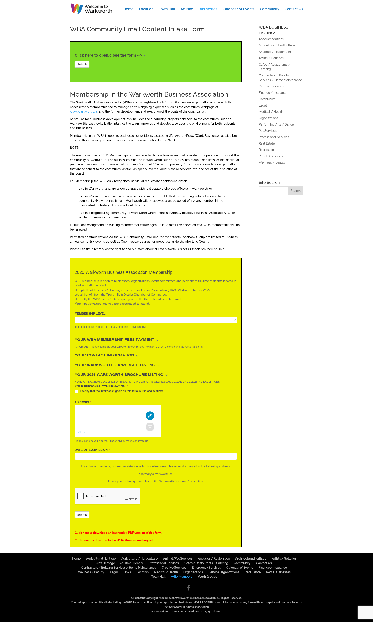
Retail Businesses (271, 156)
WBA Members (181, 576)
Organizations (268, 118)
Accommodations (271, 39)
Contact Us (294, 9)
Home (128, 9)
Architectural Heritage (250, 558)
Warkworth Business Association (195, 598)
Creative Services (271, 86)
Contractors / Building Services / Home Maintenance (118, 567)
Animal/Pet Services (177, 558)
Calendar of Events (238, 9)
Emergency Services (206, 567)
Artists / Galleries (271, 58)
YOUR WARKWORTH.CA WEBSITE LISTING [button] (115, 365)
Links (127, 572)
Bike (189, 9)
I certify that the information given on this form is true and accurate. (121, 391)
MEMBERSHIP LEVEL (91, 313)
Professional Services (274, 137)
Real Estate (267, 143)
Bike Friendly (133, 563)
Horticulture (267, 99)
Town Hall (167, 9)
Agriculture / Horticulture (277, 45)
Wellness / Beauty (272, 162)
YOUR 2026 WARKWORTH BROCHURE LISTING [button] (119, 374)
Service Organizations (224, 572)
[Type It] (150, 427)
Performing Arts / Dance (276, 124)
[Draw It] (150, 415)
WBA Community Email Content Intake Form (137, 29)
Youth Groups (207, 576)
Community (269, 9)
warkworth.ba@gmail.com (204, 611)
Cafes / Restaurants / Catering (206, 563)
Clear (81, 432)
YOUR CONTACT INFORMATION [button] (105, 355)
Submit (82, 64)
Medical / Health (271, 111)
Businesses (208, 9)
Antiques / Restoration (275, 52)
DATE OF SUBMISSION (92, 450)
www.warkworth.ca (83, 111)
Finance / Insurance (273, 92)
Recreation (266, 149)
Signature (83, 401)
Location (146, 9)
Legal (263, 105)
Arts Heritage (105, 563)
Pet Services (268, 130)
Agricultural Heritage (101, 558)
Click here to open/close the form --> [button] (109, 55)
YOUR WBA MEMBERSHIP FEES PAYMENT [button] (115, 339)
